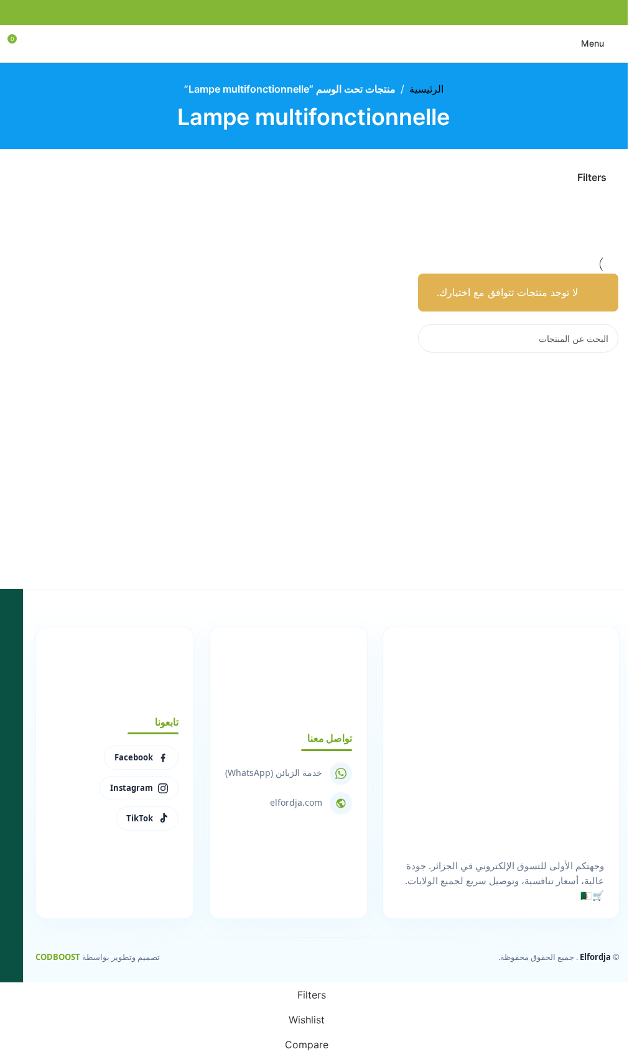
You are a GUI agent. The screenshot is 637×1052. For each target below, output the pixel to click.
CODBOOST (57, 956)
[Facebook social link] (344, 12)
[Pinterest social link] (314, 12)
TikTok (139, 818)
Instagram (131, 787)
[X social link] (329, 12)
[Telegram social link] (284, 12)
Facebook (133, 757)
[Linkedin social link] (299, 12)
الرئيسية (426, 89)
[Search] (432, 338)
